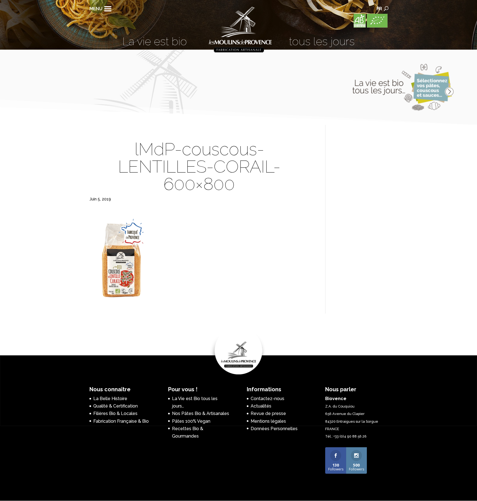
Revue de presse (268, 413)
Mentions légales (268, 421)
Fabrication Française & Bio (121, 421)
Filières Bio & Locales (115, 413)
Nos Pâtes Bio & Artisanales (200, 413)
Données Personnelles (274, 428)
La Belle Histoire (110, 398)
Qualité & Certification (115, 406)
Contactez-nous (267, 398)
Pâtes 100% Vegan (191, 421)
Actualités (261, 406)
